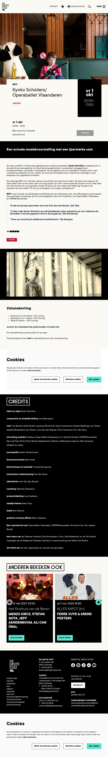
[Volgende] (98, 602)
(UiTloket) (56, 689)
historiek (10, 681)
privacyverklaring (14, 705)
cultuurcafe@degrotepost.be (51, 706)
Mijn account (78, 7)
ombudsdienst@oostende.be (83, 706)
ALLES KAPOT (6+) (71, 609)
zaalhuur (10, 689)
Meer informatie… (34, 371)
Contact (53, 7)
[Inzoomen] (8, 295)
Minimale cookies (73, 379)
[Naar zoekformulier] (89, 7)
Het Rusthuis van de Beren (29, 609)
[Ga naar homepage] (5, 7)
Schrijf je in (78, 685)
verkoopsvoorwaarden (16, 702)
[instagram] (78, 665)
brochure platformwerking (17, 697)
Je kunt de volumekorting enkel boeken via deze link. (33, 327)
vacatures (11, 692)
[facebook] (73, 665)
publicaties (11, 684)
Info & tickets (16, 638)
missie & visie (12, 678)
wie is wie (10, 694)
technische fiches (14, 700)
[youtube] (94, 665)
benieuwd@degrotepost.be (50, 670)
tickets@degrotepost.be (49, 691)
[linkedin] (89, 665)
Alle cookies (94, 379)
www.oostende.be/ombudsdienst (84, 703)
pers (8, 686)
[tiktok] (84, 665)
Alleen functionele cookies (46, 379)
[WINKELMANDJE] (62, 7)
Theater (17, 104)
